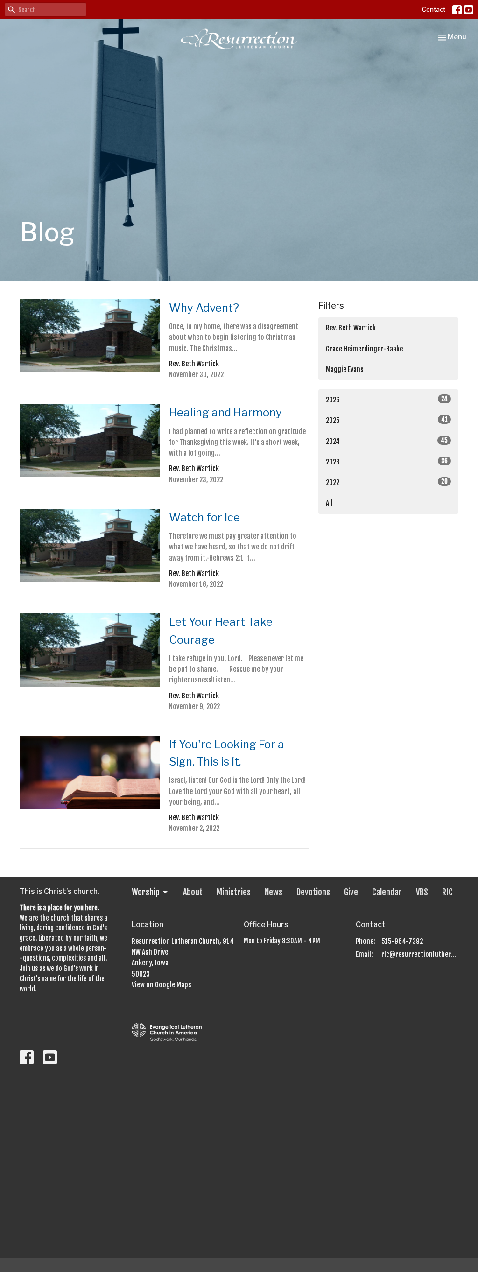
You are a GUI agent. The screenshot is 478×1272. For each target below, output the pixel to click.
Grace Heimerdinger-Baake (364, 348)
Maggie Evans (345, 369)
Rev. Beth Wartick (351, 327)
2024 (387, 441)
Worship (146, 892)
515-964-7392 (402, 941)
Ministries (234, 892)
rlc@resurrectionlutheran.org (419, 954)
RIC (447, 892)
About (193, 892)
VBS (422, 892)
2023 (387, 461)
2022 (387, 482)
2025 (387, 420)
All (329, 503)
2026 (387, 399)
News (273, 892)
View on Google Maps (161, 984)
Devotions (313, 892)
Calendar (387, 892)
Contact (433, 9)
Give (351, 892)
